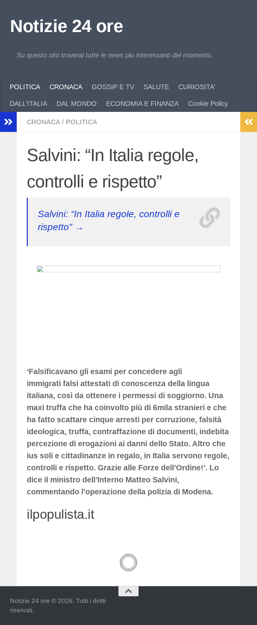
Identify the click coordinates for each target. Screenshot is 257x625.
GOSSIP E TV (113, 87)
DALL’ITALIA (28, 103)
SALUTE (156, 87)
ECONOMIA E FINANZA (142, 103)
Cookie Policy (208, 103)
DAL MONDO (77, 103)
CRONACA (66, 87)
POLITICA (25, 87)
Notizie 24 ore (66, 26)
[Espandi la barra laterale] (8, 122)
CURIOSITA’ (196, 87)
